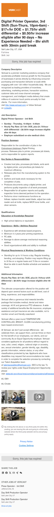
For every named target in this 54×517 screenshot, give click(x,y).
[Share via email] (14, 473)
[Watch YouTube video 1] (13, 396)
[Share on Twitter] (10, 473)
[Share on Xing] (17, 473)
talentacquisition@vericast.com (17, 364)
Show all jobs (6, 506)
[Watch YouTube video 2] (39, 396)
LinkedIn (8, 108)
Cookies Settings (26, 445)
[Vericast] (14, 10)
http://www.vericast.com (15, 105)
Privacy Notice (26, 441)
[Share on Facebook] (6, 473)
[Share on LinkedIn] (3, 473)
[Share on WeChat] (21, 473)
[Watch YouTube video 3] (13, 413)
